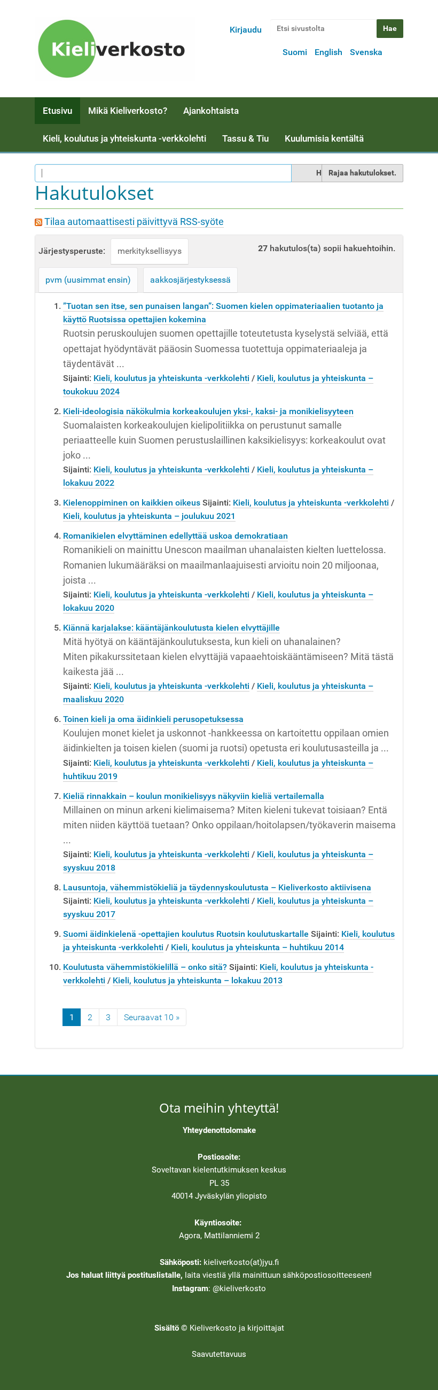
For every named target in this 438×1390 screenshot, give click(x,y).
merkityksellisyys (150, 251)
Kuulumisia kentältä (324, 138)
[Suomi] (115, 49)
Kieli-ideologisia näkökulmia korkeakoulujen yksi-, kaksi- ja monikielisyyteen (208, 411)
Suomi (295, 52)
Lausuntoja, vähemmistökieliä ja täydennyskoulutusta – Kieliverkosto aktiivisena (217, 887)
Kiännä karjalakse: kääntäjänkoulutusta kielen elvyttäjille (171, 628)
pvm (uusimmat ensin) (88, 280)
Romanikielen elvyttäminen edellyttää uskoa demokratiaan (175, 536)
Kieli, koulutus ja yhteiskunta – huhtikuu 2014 (257, 947)
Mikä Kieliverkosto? (127, 110)
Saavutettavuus (219, 1354)
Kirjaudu (246, 30)
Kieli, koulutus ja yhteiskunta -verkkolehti (124, 138)
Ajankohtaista (211, 110)
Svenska (366, 52)
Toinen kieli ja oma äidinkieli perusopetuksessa (153, 719)
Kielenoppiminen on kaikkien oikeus (131, 503)
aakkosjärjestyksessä (190, 280)
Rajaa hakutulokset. (362, 172)
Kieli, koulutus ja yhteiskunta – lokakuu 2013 (198, 980)
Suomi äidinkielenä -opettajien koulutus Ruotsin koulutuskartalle (186, 934)
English (328, 52)
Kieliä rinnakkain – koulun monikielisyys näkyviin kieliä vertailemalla (193, 796)
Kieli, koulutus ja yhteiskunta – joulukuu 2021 (149, 516)
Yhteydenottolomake (219, 1130)
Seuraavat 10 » (151, 1017)
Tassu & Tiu (245, 138)
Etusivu (57, 110)
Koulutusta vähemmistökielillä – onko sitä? (145, 967)
